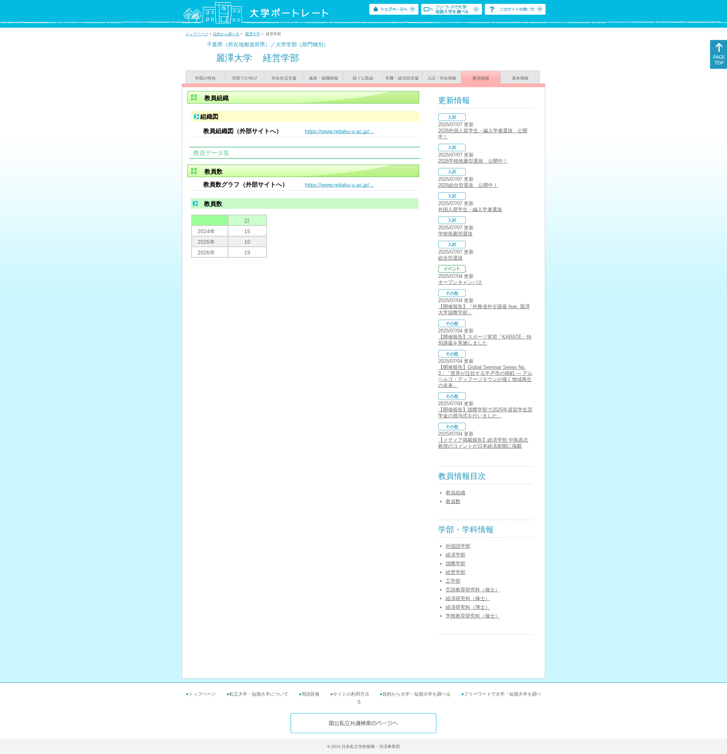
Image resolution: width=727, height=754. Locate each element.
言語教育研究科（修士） (473, 590)
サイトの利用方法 (351, 694)
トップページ (197, 34)
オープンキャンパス (460, 282)
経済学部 (455, 555)
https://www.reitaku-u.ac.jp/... (339, 131)
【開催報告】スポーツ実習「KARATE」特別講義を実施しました (485, 340)
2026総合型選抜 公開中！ (468, 185)
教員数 (453, 501)
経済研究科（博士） (468, 607)
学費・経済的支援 (402, 78)
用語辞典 (310, 694)
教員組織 (455, 492)
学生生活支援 (283, 78)
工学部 (453, 581)
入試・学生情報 (441, 78)
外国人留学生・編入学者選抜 (470, 209)
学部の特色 (205, 78)
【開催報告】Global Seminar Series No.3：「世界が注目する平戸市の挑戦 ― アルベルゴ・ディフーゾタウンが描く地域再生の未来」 (485, 376)
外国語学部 (458, 546)
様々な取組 (363, 78)
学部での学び (244, 78)
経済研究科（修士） (468, 598)
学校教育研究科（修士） (473, 616)
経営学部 (455, 572)
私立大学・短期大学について (258, 694)
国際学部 (455, 563)
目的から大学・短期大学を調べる (416, 694)
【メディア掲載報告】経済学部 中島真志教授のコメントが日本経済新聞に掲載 (483, 443)
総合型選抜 (450, 258)
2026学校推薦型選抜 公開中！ (473, 161)
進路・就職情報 (323, 78)
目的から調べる (226, 34)
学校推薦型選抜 (455, 234)
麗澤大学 (252, 34)
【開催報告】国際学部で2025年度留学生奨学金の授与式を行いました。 (485, 413)
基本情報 (520, 78)
